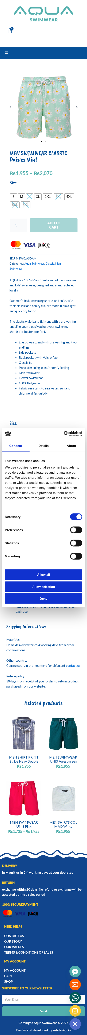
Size (13, 183)
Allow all (43, 574)
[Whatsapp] (75, 997)
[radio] (13, 197)
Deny (43, 598)
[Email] (75, 984)
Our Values (14, 947)
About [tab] (71, 445)
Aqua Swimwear (34, 263)
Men (58, 263)
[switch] (76, 530)
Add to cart (53, 225)
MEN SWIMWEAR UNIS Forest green (63, 759)
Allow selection (43, 586)
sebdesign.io (62, 1030)
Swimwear (16, 268)
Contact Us (14, 936)
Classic (50, 263)
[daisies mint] (43, 107)
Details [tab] (43, 445)
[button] (10, 107)
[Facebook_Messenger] (75, 971)
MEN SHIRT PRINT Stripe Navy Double (24, 759)
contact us (73, 665)
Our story (13, 941)
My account (15, 970)
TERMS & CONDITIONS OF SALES (28, 952)
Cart (8, 976)
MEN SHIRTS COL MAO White (63, 824)
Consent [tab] (15, 445)
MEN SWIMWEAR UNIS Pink (24, 824)
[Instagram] (75, 1011)
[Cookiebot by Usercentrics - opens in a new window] (63, 434)
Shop (8, 981)
